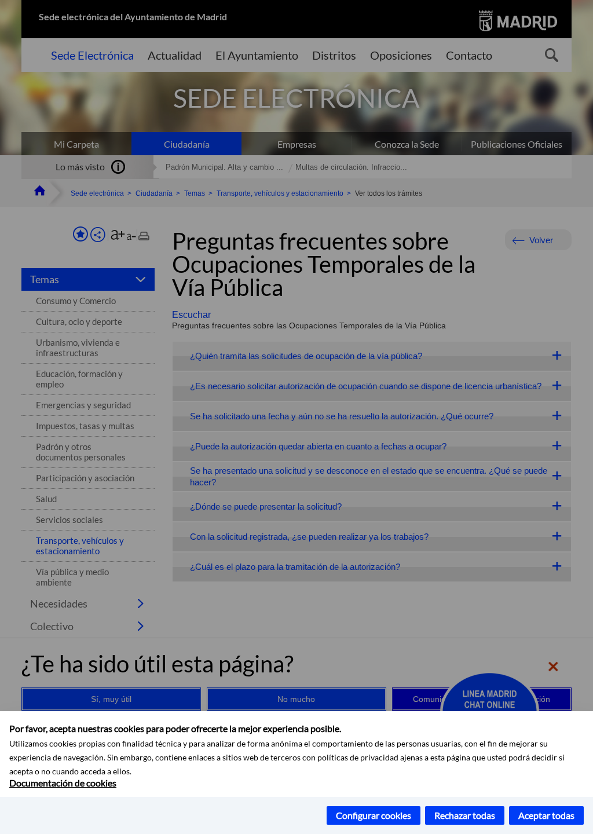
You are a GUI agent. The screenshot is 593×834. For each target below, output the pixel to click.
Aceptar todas (546, 815)
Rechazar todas (464, 815)
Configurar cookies (373, 815)
